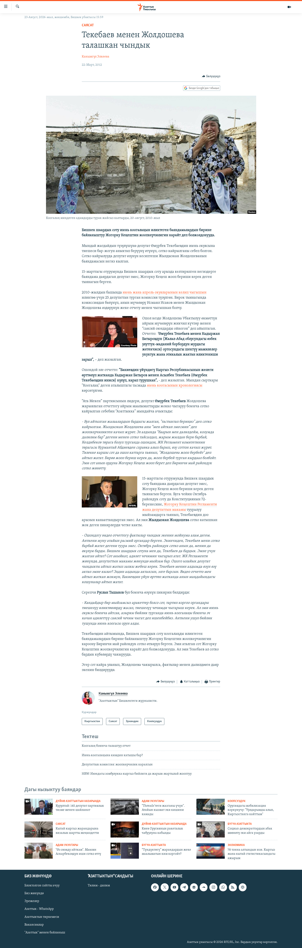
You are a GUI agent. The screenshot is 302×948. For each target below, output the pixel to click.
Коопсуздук (237, 801)
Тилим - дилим (99, 885)
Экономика (236, 845)
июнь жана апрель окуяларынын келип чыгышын (164, 293)
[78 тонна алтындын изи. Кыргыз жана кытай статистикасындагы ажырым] (210, 851)
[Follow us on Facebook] (155, 887)
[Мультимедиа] (289, 7)
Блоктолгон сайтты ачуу (42, 885)
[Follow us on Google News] (194, 887)
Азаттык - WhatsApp (39, 909)
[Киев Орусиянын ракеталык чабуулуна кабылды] (125, 829)
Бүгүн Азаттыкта (240, 824)
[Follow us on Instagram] (213, 887)
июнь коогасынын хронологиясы (174, 386)
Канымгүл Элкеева (95, 56)
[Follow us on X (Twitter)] (164, 887)
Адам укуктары (153, 801)
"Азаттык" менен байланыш (44, 932)
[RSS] (233, 887)
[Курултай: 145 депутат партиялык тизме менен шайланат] (38, 807)
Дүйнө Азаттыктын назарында (78, 801)
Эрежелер (31, 901)
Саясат (88, 25)
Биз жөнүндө (34, 893)
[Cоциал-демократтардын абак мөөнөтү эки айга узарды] (210, 829)
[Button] (211, 76)
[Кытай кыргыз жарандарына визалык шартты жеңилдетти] (38, 829)
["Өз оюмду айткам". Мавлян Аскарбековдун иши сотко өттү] (38, 851)
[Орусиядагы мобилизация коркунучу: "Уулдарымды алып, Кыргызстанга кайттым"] (210, 807)
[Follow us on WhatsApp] (223, 887)
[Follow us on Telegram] (184, 887)
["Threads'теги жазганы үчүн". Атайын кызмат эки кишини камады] (125, 807)
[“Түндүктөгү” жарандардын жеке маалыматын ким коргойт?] (125, 851)
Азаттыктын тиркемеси (41, 917)
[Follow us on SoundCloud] (203, 887)
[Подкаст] (243, 887)
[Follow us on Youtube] (174, 887)
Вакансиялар (34, 924)
